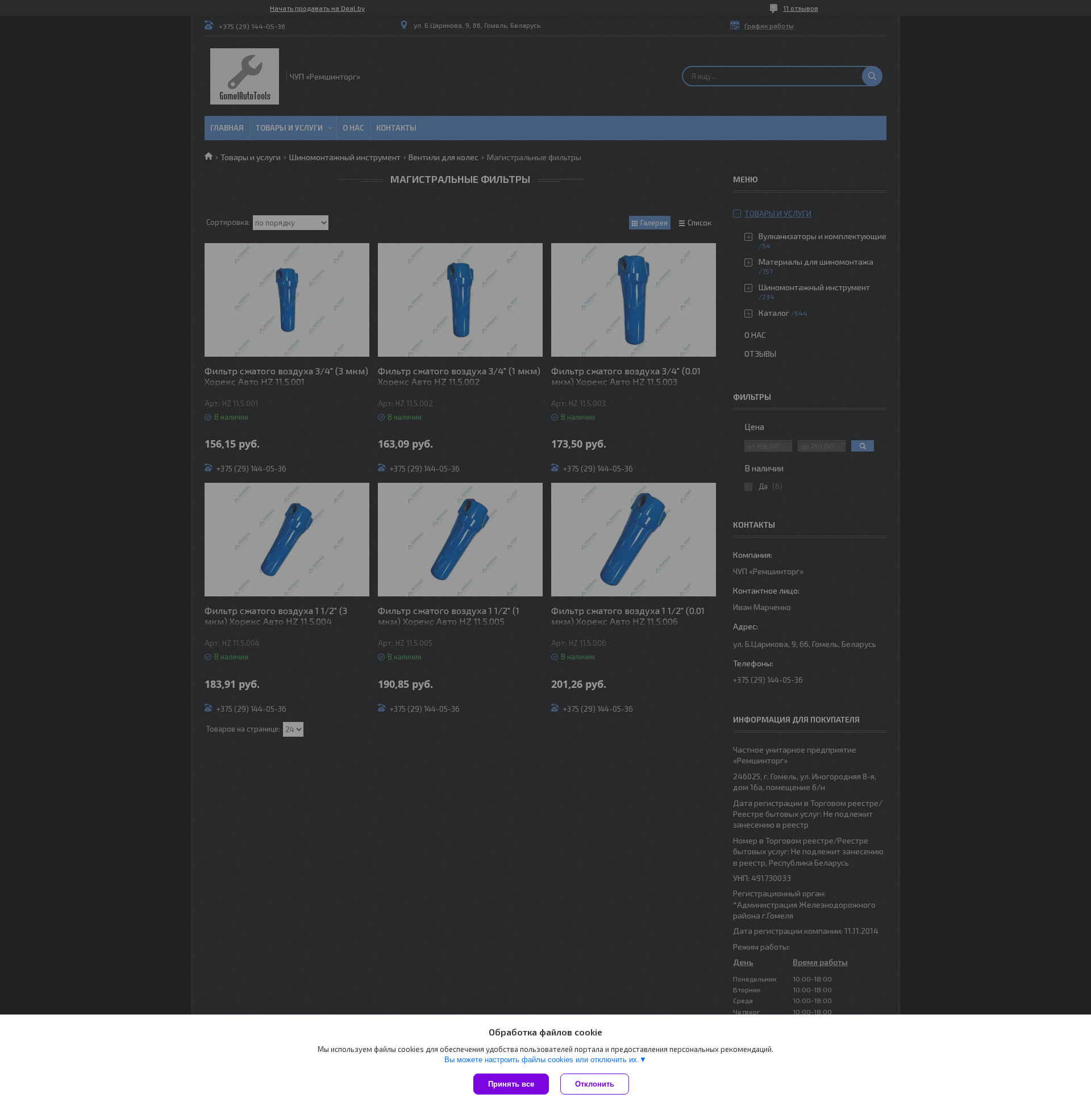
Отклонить (594, 1084)
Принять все (511, 1084)
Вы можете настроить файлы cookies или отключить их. (541, 1059)
